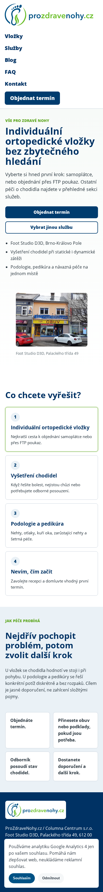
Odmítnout (51, 878)
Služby (13, 48)
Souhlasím (22, 878)
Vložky (14, 36)
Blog (10, 59)
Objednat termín (32, 98)
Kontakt (16, 83)
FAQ (10, 71)
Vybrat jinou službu (51, 227)
